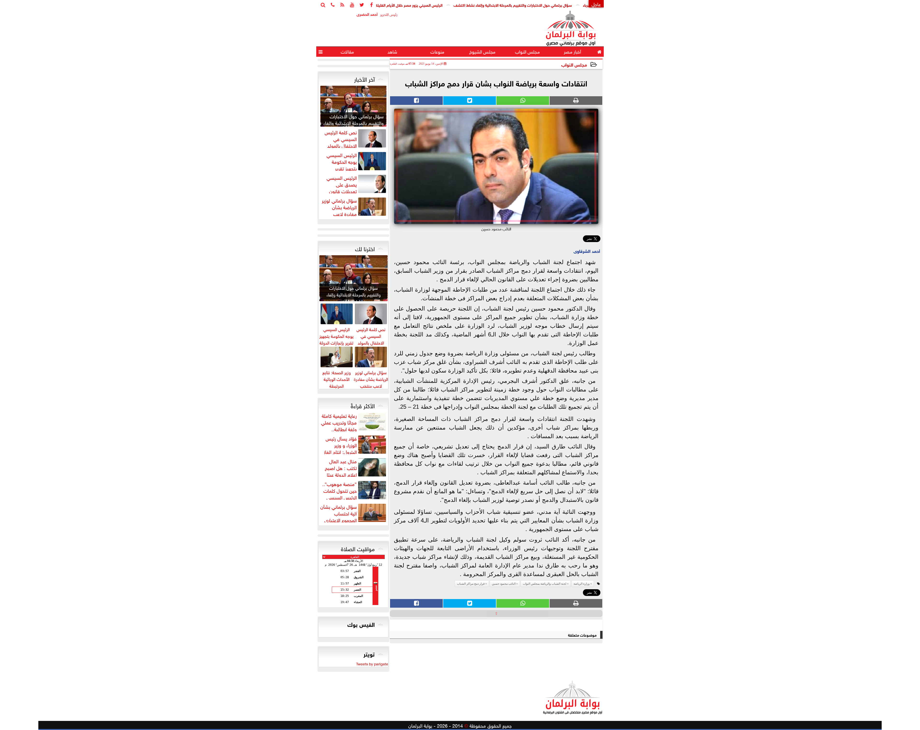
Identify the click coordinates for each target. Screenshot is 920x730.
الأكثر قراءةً (363, 405)
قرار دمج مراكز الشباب (471, 583)
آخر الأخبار (364, 78)
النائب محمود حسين (504, 583)
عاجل (596, 3)
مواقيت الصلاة (358, 548)
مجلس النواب (574, 64)
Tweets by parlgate (372, 663)
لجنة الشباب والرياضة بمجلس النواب (544, 583)
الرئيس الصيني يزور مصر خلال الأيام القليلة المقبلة (441, 4)
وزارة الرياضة (582, 583)
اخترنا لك (365, 248)
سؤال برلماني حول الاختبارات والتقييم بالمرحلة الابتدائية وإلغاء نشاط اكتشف (551, 4)
